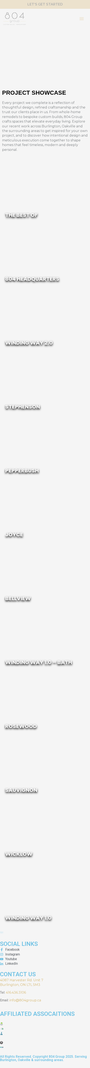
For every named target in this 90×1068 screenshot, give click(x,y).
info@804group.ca (25, 1000)
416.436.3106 (16, 992)
